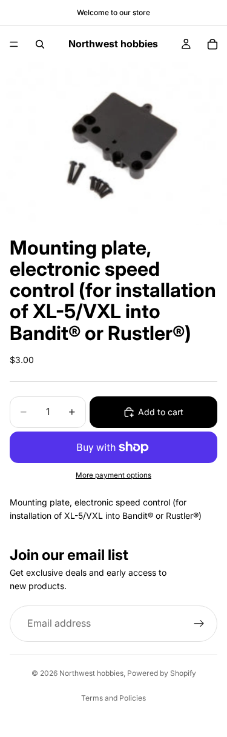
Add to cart (160, 412)
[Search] (40, 44)
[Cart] (212, 44)
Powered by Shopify (161, 673)
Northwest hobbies (91, 673)
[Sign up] (199, 623)
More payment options (113, 475)
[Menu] (14, 44)
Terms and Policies (113, 697)
